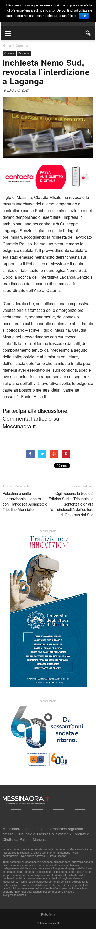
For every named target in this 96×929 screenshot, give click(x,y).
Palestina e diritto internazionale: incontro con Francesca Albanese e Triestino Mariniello (25, 501)
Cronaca (9, 53)
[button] (88, 33)
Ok (84, 16)
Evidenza (23, 53)
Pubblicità (48, 914)
